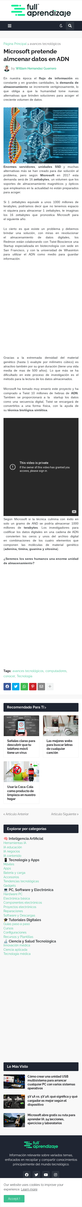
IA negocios (11, 851)
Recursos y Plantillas (18, 937)
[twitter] (36, 1174)
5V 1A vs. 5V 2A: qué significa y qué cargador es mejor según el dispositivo (52, 1100)
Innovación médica (16, 945)
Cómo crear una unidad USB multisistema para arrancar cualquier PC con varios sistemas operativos (51, 1082)
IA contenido (12, 855)
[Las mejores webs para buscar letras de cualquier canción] (61, 725)
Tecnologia (24, 676)
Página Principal (15, 43)
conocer (9, 676)
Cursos (8, 928)
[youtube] (46, 1174)
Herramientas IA (14, 843)
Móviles (8, 864)
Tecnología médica (17, 954)
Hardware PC (13, 894)
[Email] (41, 686)
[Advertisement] (41, 308)
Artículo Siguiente (63, 814)
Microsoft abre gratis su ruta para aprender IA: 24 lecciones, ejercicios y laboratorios (51, 1119)
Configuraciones (14, 932)
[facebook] (26, 1174)
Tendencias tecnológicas (21, 881)
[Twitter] (15, 686)
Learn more (29, 1189)
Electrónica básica (16, 898)
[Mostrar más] (50, 686)
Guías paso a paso (16, 924)
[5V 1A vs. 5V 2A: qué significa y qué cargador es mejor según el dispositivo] (14, 1102)
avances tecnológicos (45, 43)
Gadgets (9, 885)
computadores (55, 671)
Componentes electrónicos (22, 902)
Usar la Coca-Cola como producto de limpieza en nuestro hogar (21, 793)
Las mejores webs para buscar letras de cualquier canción (60, 747)
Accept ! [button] (14, 1198)
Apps (7, 868)
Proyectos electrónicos (19, 907)
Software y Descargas (19, 915)
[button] (9, 26)
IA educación (12, 847)
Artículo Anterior (17, 814)
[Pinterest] (33, 686)
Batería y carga (14, 872)
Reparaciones (13, 911)
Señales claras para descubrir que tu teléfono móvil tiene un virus (21, 747)
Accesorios (11, 877)
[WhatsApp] (24, 686)
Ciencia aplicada (15, 949)
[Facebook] (7, 686)
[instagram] (55, 1174)
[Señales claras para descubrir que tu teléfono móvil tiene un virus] (21, 725)
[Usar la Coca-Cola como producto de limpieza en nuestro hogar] (21, 771)
